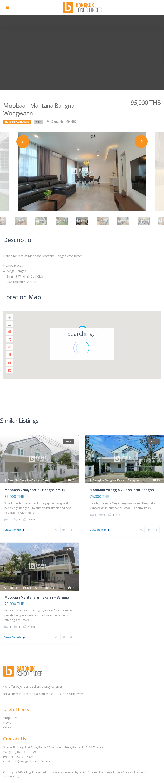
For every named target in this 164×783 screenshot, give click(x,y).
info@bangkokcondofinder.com (33, 761)
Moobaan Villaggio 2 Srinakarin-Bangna (122, 489)
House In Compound (17, 121)
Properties (10, 718)
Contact (8, 727)
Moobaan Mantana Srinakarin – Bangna (36, 597)
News (7, 722)
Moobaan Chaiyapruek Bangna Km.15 (34, 489)
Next (141, 141)
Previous (22, 141)
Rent (38, 121)
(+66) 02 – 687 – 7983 (24, 752)
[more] (31, 512)
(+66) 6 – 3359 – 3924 (18, 757)
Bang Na (57, 121)
